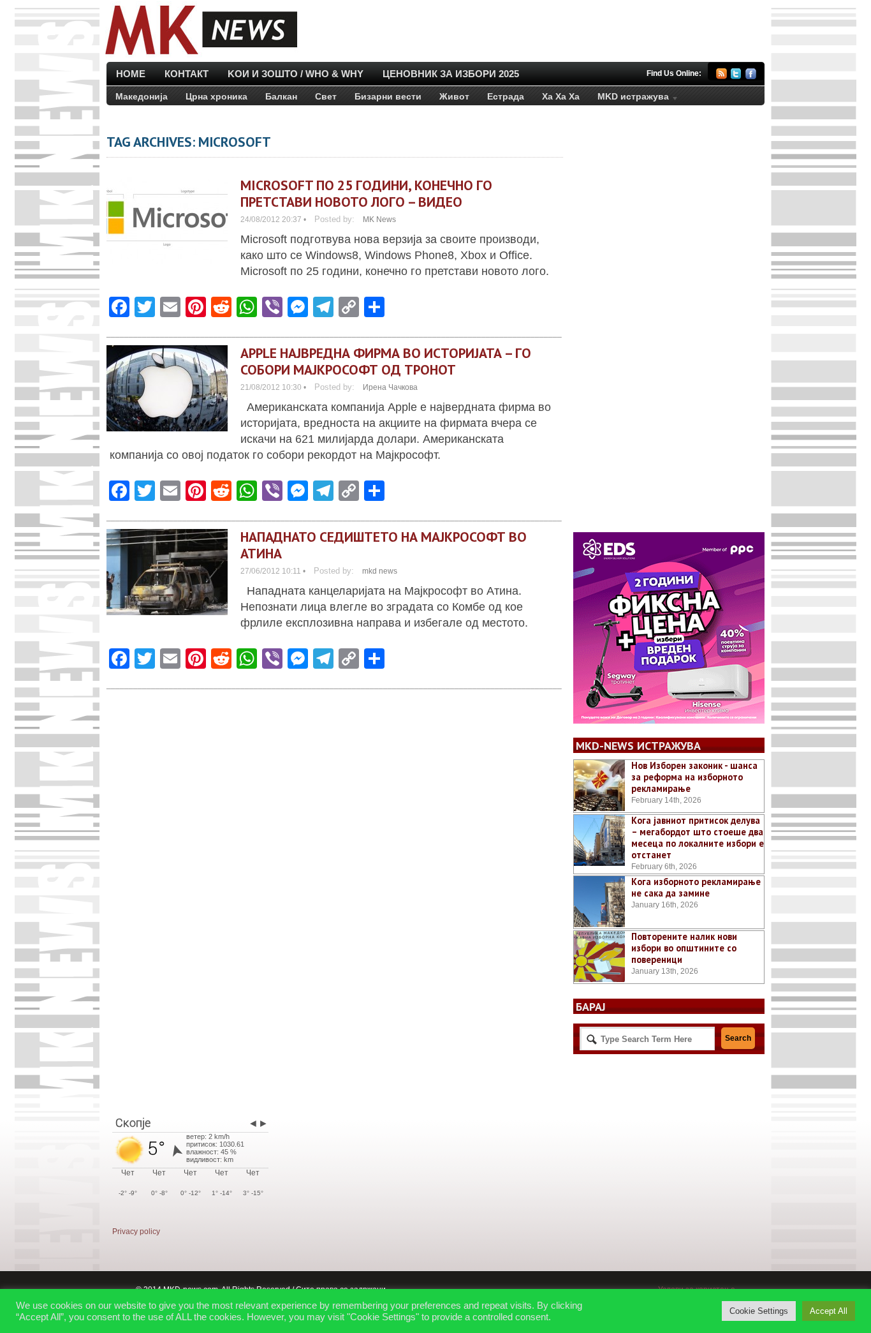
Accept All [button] (828, 1311)
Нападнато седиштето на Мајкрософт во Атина (383, 545)
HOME (130, 73)
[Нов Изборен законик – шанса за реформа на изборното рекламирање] (599, 785)
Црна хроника (216, 96)
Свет (326, 96)
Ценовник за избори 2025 (451, 73)
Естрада (505, 96)
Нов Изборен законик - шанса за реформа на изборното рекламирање (694, 776)
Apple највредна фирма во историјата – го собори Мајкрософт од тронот (385, 361)
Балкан (281, 96)
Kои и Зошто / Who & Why (295, 73)
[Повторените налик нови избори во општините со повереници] (599, 956)
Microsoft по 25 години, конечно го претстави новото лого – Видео (366, 193)
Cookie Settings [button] (758, 1311)
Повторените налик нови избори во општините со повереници (684, 947)
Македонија (141, 96)
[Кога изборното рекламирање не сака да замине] (599, 901)
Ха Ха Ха (561, 96)
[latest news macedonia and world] (200, 56)
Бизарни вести (388, 96)
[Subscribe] (721, 75)
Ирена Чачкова (390, 387)
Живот (454, 96)
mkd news (379, 571)
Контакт (187, 73)
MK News (379, 219)
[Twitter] (736, 75)
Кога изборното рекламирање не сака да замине (696, 887)
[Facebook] (750, 75)
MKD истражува (629, 99)
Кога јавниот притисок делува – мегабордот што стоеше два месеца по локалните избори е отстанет (697, 837)
